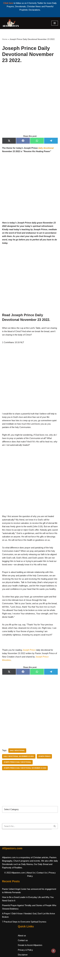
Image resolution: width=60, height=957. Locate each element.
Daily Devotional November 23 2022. (18, 756)
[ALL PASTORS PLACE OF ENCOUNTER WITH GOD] (10, 23)
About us (22, 935)
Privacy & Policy (25, 950)
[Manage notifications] (53, 951)
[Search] (55, 826)
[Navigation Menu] (54, 23)
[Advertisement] (30, 102)
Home (4, 39)
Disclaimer (23, 954)
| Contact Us (41, 872)
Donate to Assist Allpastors (30, 945)
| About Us (30, 872)
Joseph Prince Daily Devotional (17, 762)
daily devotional (46, 148)
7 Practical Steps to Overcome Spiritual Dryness (24, 921)
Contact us (23, 940)
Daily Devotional (17, 750)
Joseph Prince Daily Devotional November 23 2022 (24, 768)
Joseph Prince (29, 650)
